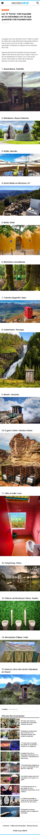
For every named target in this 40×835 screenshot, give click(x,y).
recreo (20, 3)
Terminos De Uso (32, 826)
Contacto (6, 826)
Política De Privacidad (18, 826)
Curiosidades (5, 10)
